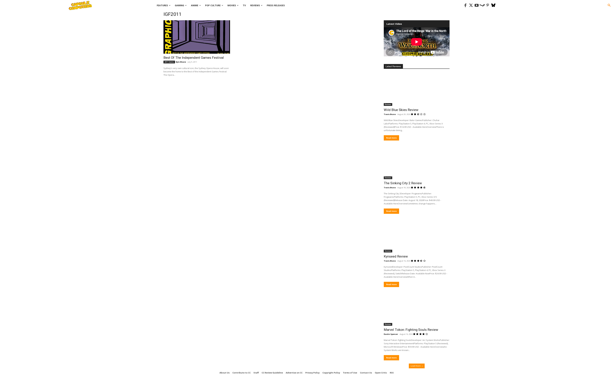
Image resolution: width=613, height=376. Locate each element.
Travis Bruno (390, 114)
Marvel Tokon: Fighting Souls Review (411, 330)
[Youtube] (477, 6)
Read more (391, 138)
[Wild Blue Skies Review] (417, 89)
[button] (609, 5)
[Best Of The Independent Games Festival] (196, 37)
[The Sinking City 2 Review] (417, 162)
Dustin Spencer (391, 334)
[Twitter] (471, 6)
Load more (416, 366)
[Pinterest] (488, 6)
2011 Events (169, 62)
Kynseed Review (396, 256)
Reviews (388, 104)
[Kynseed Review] (417, 236)
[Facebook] (465, 6)
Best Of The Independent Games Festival (193, 58)
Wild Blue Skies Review (401, 110)
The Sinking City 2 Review (403, 183)
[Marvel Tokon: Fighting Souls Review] (417, 309)
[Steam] (482, 6)
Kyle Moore (181, 62)
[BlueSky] (493, 6)
